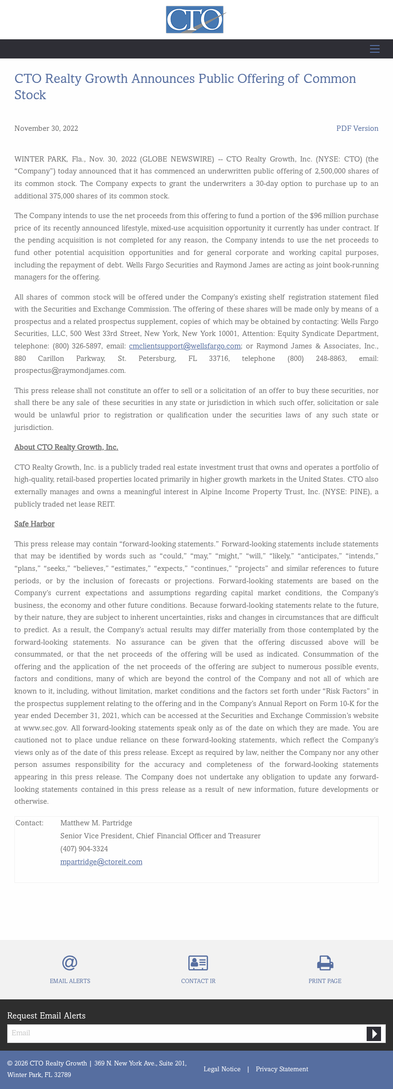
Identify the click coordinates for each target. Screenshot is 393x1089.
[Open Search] (375, 49)
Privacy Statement (282, 1069)
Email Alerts (70, 982)
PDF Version (357, 129)
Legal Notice (222, 1069)
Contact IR (198, 982)
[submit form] (374, 1034)
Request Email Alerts (46, 1016)
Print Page (325, 982)
